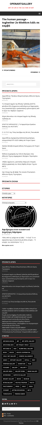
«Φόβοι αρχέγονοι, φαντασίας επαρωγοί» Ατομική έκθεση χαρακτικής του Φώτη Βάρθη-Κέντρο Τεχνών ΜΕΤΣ (19, 164)
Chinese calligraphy (26, 356)
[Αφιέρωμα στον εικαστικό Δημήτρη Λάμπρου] (21, 226)
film (29, 364)
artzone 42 (7, 349)
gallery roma (20, 371)
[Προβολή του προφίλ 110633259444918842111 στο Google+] (16, 404)
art (18, 341)
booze (11, 352)
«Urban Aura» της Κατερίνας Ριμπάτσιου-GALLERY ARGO (19, 330)
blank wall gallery (26, 349)
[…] (23, 242)
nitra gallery (8, 383)
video (31, 386)
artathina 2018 (8, 345)
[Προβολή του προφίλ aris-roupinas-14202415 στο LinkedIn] (10, 404)
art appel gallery (28, 341)
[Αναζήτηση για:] (21, 84)
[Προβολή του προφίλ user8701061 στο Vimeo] (14, 404)
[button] (39, 13)
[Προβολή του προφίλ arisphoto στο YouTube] (12, 404)
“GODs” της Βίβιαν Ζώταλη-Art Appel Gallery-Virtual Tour (19, 309)
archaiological (8, 341)
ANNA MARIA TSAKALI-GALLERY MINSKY (14, 328)
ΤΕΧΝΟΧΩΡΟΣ (7, 394)
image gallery (32, 371)
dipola (27, 360)
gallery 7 (23, 367)
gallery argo (7, 371)
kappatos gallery (19, 375)
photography (8, 386)
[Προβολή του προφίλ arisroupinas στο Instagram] (7, 404)
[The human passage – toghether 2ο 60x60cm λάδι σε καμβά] (21, 66)
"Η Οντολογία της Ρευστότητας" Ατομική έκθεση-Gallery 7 (20, 332)
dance (5, 360)
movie (19, 379)
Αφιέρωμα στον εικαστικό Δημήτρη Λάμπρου (16, 230)
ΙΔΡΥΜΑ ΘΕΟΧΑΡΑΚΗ (18, 390)
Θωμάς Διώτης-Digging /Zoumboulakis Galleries (17, 315)
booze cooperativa (23, 352)
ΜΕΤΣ (29, 390)
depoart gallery (16, 360)
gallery (15, 367)
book (5, 352)
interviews (7, 375)
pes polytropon (21, 383)
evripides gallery (9, 364)
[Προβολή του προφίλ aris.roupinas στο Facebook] (3, 404)
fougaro (6, 367)
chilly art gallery (9, 356)
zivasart (6, 390)
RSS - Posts (7, 414)
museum (26, 379)
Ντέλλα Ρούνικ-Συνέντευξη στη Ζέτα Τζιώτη (15, 319)
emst (33, 360)
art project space (22, 345)
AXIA (15, 349)
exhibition (21, 364)
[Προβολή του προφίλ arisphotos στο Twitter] (5, 404)
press (17, 386)
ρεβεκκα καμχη (20, 394)
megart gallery (8, 379)
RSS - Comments (8, 416)
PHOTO (32, 383)
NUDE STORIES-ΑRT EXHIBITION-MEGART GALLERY (17, 317)
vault (24, 386)
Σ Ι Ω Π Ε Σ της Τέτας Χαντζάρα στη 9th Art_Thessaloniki (20, 132)
